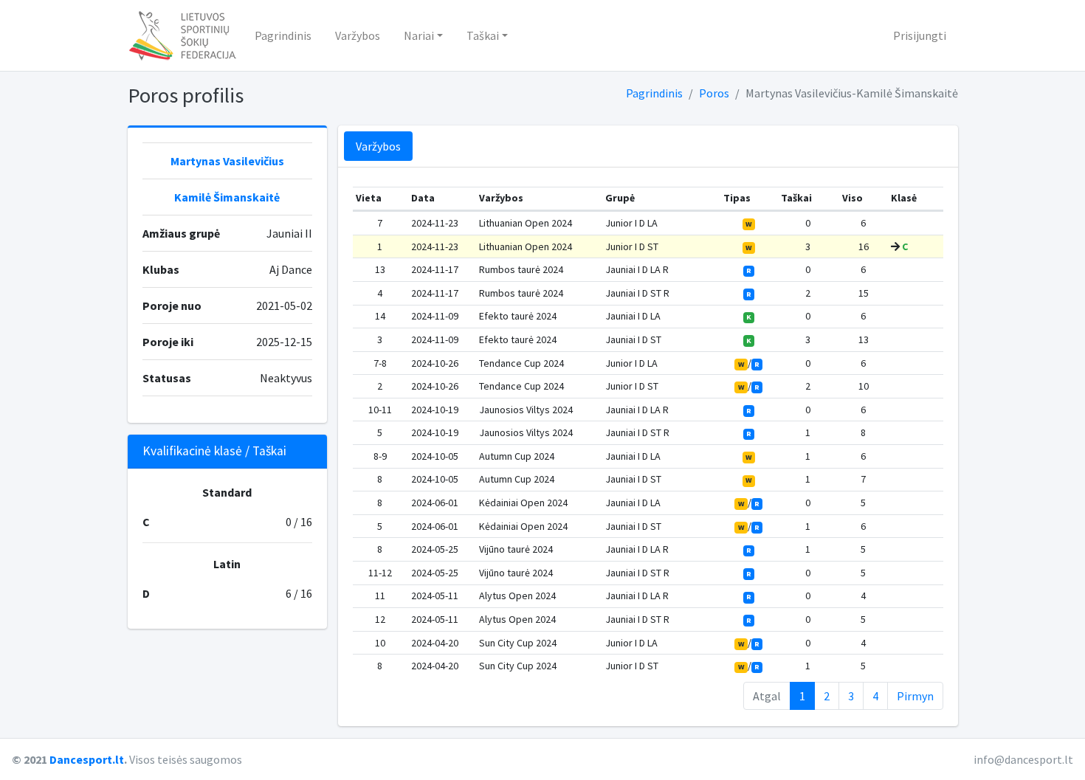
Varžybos (357, 35)
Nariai (419, 35)
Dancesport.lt (86, 759)
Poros (714, 93)
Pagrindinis (283, 35)
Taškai (482, 35)
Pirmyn (915, 695)
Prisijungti (919, 35)
